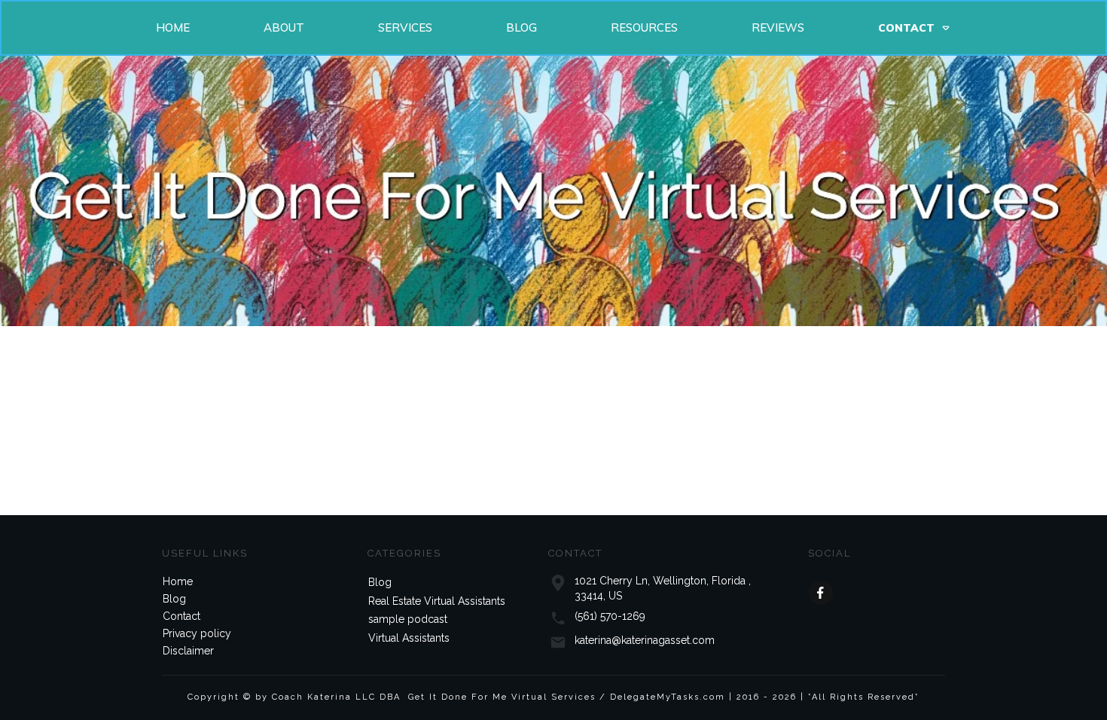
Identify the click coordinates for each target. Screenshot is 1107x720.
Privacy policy (197, 633)
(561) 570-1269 (610, 616)
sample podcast (407, 619)
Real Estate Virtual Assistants (436, 601)
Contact (181, 616)
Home (178, 581)
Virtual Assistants (409, 638)
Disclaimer (188, 651)
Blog (174, 599)
